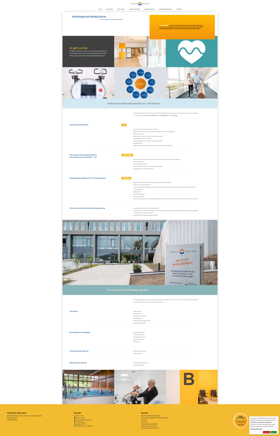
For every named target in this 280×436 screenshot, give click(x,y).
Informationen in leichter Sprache (150, 428)
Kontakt (179, 9)
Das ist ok (273, 432)
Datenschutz (144, 422)
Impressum (144, 419)
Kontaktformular (80, 422)
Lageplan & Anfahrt (81, 424)
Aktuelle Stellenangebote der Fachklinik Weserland (154, 417)
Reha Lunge (120, 9)
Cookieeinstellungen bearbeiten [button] (149, 424)
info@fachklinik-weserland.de (84, 419)
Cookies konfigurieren (256, 429)
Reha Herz (109, 9)
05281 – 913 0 (79, 415)
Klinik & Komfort (149, 9)
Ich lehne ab (266, 432)
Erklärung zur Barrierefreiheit (148, 426)
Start (100, 9)
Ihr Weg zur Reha (134, 9)
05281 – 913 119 (80, 417)
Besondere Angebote (165, 9)
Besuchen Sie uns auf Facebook (84, 426)
